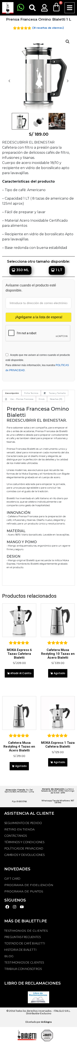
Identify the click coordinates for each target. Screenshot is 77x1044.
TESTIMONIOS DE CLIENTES (26, 931)
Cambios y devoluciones (24, 855)
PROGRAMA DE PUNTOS (23, 891)
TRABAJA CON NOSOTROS (23, 969)
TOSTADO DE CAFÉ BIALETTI (24, 943)
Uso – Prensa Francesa (21, 399)
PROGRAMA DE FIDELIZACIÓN (28, 885)
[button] (70, 7)
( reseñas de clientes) (48, 28)
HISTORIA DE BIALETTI (20, 949)
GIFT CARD (12, 878)
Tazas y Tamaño (57, 393)
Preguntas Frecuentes (22, 937)
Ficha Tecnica (31, 393)
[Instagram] (15, 907)
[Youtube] (22, 907)
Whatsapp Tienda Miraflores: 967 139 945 (57, 801)
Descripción (12, 393)
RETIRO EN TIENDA (19, 829)
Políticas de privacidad (23, 848)
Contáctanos (15, 835)
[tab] (11, 393)
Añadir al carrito (20, 673)
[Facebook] (7, 907)
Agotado (59, 673)
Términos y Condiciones (24, 842)
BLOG (8, 956)
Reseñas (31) (56, 399)
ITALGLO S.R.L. (62, 1010)
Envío (41, 399)
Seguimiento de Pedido (23, 823)
